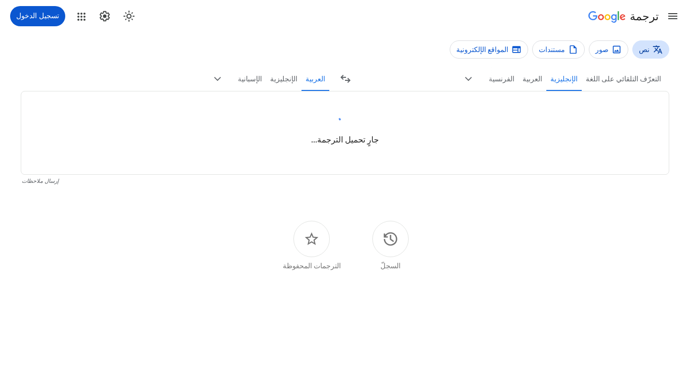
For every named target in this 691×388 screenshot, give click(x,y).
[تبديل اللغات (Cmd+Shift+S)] (345, 79)
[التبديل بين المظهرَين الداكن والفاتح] (129, 16)
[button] (673, 16)
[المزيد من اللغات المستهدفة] (217, 79)
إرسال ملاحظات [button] (40, 181)
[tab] (623, 79)
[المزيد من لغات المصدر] (468, 79)
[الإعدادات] (105, 16)
